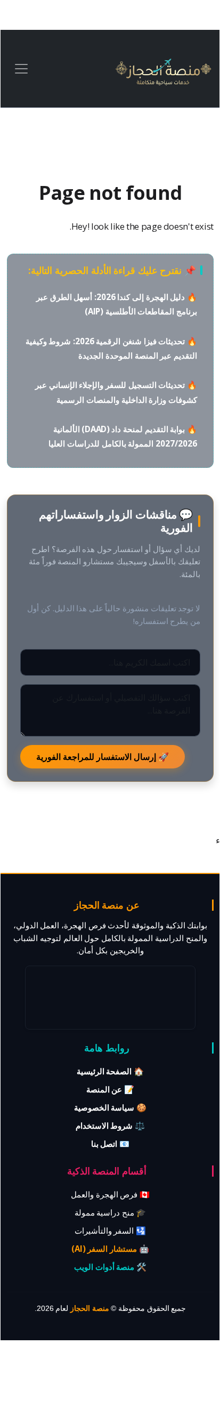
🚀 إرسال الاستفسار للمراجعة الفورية (102, 757)
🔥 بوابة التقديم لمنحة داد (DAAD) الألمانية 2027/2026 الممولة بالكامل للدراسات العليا (122, 436)
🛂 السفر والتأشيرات (110, 1230)
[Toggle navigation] (21, 69)
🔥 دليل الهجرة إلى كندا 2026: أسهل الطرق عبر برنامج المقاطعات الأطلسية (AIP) (116, 304)
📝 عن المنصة (110, 1089)
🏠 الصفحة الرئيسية (110, 1071)
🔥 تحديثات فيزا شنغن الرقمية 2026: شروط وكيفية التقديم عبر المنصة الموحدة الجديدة (111, 348)
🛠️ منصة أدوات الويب (110, 1266)
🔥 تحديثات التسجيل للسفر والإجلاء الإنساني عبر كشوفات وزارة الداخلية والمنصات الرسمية (116, 391)
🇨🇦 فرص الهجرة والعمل (110, 1194)
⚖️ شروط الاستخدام (110, 1125)
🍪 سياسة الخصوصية (110, 1107)
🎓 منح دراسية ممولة (110, 1212)
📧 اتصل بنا (110, 1143)
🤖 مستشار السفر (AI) (110, 1248)
